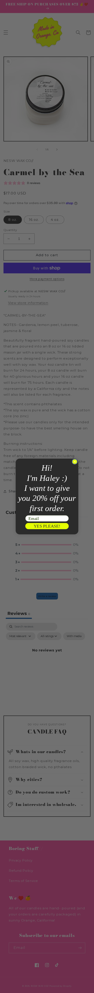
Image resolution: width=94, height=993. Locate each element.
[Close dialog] (74, 461)
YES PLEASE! (47, 526)
